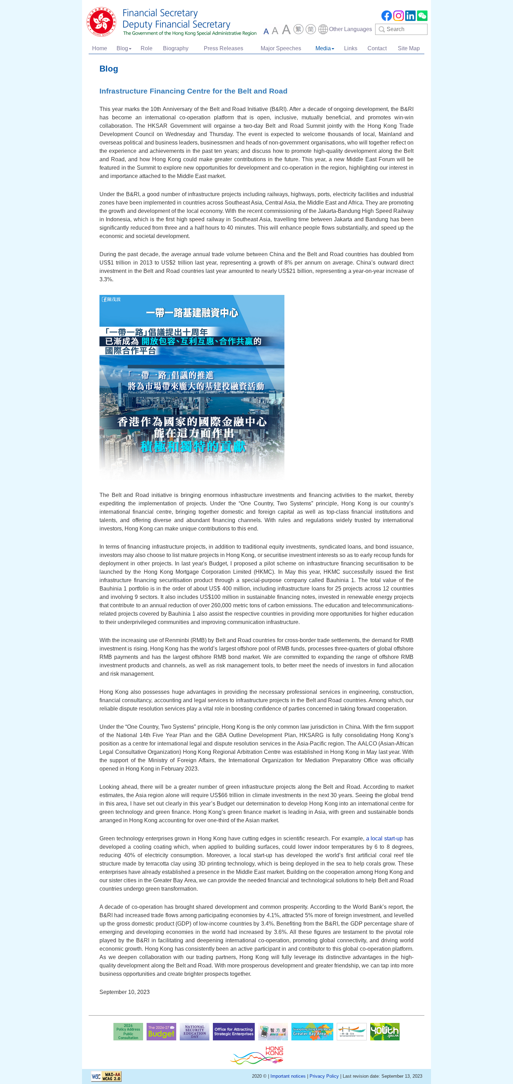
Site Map (409, 48)
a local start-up (384, 838)
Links (350, 48)
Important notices (288, 1076)
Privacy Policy (324, 1076)
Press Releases (223, 48)
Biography (175, 48)
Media (323, 48)
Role (147, 48)
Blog (122, 48)
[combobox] (345, 29)
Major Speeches (281, 48)
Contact (377, 48)
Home (99, 48)
